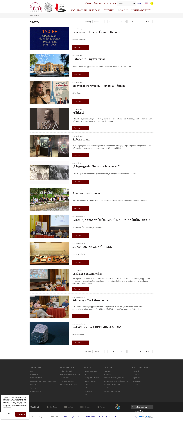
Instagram (86, 407)
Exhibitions (94, 10)
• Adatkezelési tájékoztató (111, 384)
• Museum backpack (36, 378)
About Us (123, 10)
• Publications (88, 391)
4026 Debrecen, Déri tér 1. (71, 417)
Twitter (102, 407)
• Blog (85, 394)
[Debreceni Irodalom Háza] (61, 7)
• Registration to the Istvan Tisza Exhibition (43, 381)
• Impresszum (107, 374)
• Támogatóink (136, 381)
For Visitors (110, 10)
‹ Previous (96, 22)
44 (140, 22)
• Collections (88, 388)
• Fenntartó (135, 371)
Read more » (78, 48)
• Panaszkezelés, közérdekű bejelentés (115, 381)
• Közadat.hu (107, 388)
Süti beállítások (9, 414)
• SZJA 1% (135, 384)
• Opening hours (35, 388)
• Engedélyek (136, 378)
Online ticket (109, 3)
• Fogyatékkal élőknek (67, 381)
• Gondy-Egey (107, 371)
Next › (147, 22)
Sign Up (139, 3)
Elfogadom (20, 414)
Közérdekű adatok (93, 3)
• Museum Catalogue (90, 371)
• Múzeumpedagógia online (68, 384)
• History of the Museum (91, 378)
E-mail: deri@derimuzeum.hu (108, 417)
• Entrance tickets (35, 391)
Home (31, 15)
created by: (133, 417)
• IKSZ (31, 371)
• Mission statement (90, 381)
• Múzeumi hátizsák (66, 371)
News (73, 10)
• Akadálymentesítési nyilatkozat (113, 378)
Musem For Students (141, 10)
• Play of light (34, 374)
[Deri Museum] (36, 7)
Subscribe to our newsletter (141, 407)
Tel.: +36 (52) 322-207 (89, 417)
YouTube (70, 407)
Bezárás (26, 398)
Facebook (53, 407)
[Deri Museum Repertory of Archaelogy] (48, 7)
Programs (82, 10)
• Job (85, 374)
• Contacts (33, 384)
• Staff (86, 384)
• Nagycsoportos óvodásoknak (70, 374)
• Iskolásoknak (64, 378)
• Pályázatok (136, 374)
